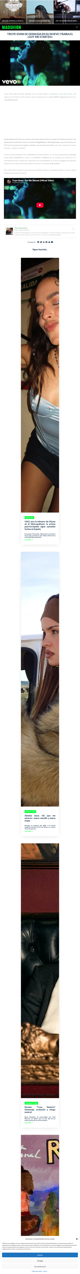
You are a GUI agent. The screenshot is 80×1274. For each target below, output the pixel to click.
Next (75, 12)
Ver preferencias (40, 1266)
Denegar (40, 1261)
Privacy (45, 1271)
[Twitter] (73, 228)
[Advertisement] (40, 119)
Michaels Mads (21, 228)
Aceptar (40, 1255)
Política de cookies (37, 1271)
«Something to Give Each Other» (60, 94)
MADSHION (11, 27)
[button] (77, 1239)
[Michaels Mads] (9, 231)
